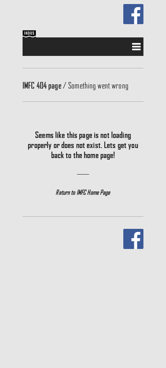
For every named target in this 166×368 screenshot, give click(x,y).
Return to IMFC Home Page (83, 192)
